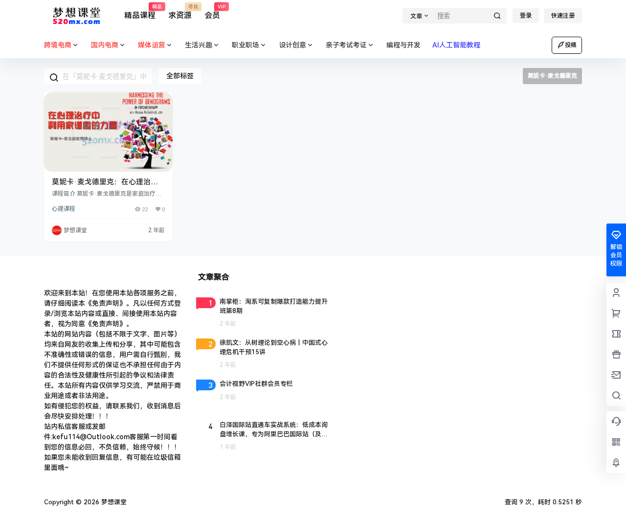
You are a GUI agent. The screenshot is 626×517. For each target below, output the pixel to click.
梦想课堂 (113, 502)
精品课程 (140, 12)
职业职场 (245, 45)
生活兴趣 (198, 45)
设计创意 (292, 45)
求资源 (180, 12)
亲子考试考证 (346, 45)
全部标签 (180, 76)
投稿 (571, 45)
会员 (212, 12)
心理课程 (63, 208)
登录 (526, 15)
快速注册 (563, 15)
